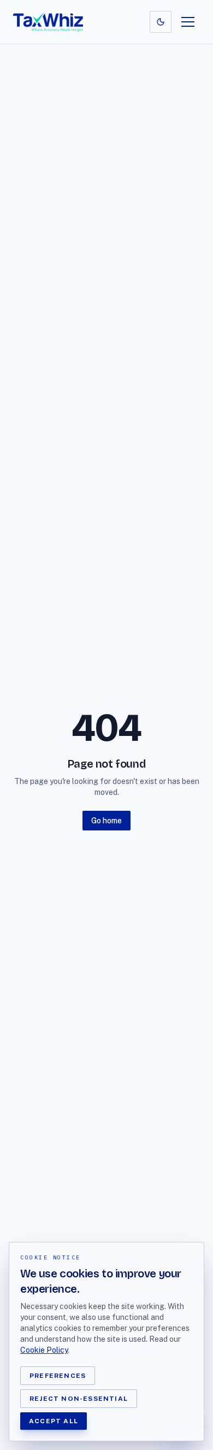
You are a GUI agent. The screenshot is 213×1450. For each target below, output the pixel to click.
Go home (106, 820)
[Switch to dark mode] (160, 22)
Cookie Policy (44, 1350)
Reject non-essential (78, 1398)
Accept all (53, 1421)
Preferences (57, 1376)
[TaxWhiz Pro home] (48, 22)
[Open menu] (188, 22)
